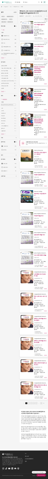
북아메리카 (5, 99)
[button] (3, 16)
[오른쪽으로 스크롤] (47, 16)
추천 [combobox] (46, 19)
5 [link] (36, 403)
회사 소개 (27, 456)
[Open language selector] (41, 2)
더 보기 (2, 57)
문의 (26, 461)
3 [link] (31, 403)
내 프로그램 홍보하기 (29, 458)
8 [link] (41, 403)
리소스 (26, 2)
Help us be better (41, 475)
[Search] (39, 2)
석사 (3, 29)
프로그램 (18, 2)
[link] (22, 6)
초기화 (15, 12)
